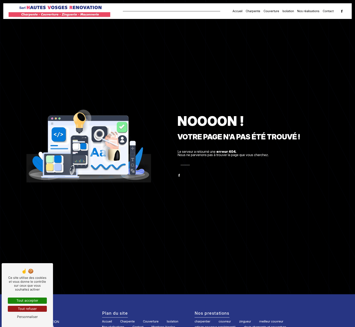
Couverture (271, 11)
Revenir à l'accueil (211, 165)
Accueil (237, 11)
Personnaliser (27, 317)
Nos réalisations (308, 11)
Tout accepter (27, 300)
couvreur (225, 321)
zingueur (245, 321)
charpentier (202, 321)
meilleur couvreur (271, 321)
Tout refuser (27, 309)
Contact (328, 11)
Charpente (253, 11)
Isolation (288, 11)
